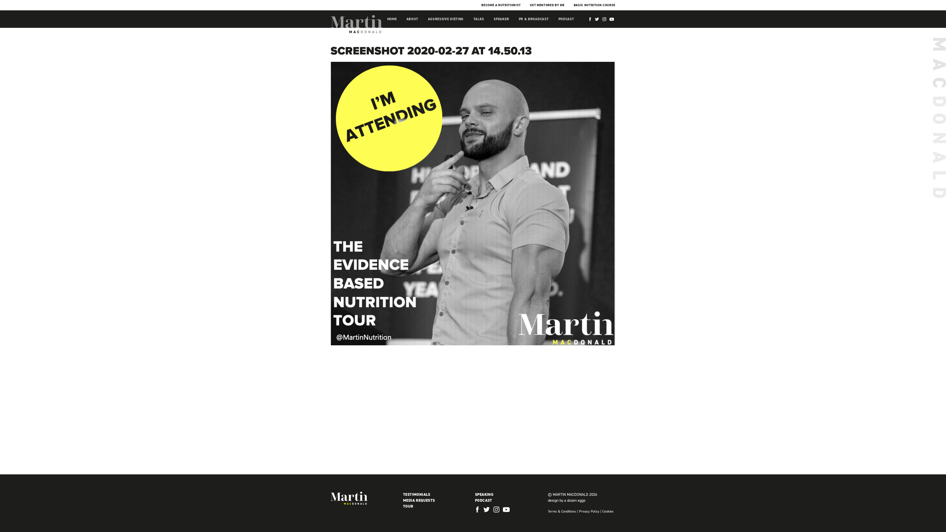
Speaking (484, 494)
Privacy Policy (589, 511)
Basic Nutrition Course (594, 5)
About (412, 19)
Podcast (566, 19)
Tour (408, 506)
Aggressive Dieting (446, 19)
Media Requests (419, 500)
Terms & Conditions (562, 511)
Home (392, 19)
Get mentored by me (547, 5)
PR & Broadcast (534, 19)
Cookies (608, 511)
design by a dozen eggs (566, 500)
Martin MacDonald (356, 24)
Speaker (501, 19)
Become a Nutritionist (501, 5)
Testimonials (416, 494)
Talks (478, 19)
